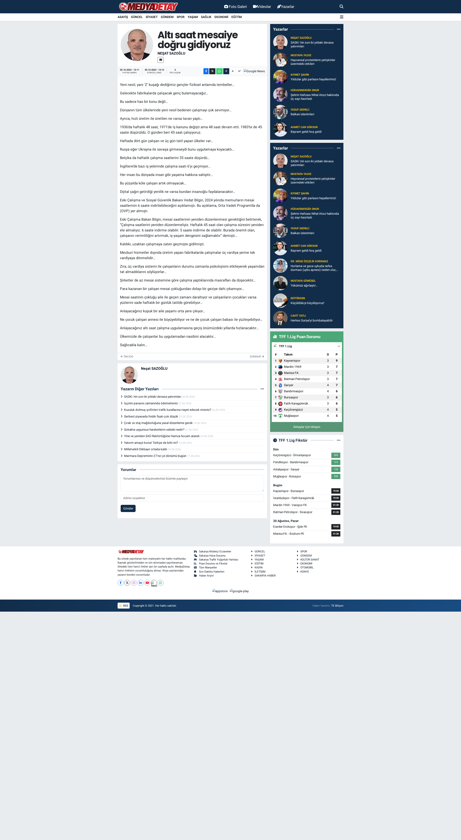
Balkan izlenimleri (302, 114)
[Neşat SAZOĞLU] (137, 44)
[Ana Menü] (341, 17)
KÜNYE (304, 571)
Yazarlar (287, 6)
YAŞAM (193, 17)
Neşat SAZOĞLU (171, 53)
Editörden (298, 298)
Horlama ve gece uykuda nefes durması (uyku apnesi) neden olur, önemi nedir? (313, 268)
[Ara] (341, 6)
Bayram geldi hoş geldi (306, 131)
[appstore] (220, 591)
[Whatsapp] (161, 583)
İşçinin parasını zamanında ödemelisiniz (151, 403)
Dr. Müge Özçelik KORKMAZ (309, 261)
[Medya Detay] (148, 7)
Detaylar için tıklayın (306, 427)
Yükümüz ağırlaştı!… (304, 285)
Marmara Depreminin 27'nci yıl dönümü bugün (155, 456)
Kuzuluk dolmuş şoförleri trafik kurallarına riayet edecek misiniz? (168, 410)
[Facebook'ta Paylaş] (206, 71)
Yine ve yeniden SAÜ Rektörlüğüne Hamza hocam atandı (162, 436)
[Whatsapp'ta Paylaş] (219, 71)
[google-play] (239, 591)
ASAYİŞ (123, 17)
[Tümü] (338, 29)
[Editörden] (280, 300)
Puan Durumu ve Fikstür (213, 563)
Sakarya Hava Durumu (212, 555)
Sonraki (256, 356)
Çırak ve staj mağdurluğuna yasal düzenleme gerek (158, 423)
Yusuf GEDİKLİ (300, 109)
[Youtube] (147, 583)
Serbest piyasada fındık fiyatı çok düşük (151, 416)
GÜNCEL (137, 17)
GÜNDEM (167, 17)
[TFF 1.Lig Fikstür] (338, 440)
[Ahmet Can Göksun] (280, 129)
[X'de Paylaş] (212, 71)
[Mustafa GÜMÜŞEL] (280, 283)
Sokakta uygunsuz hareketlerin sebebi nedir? (154, 429)
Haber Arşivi (206, 575)
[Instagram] (134, 583)
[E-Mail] (161, 60)
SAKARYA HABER (265, 575)
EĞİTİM (236, 17)
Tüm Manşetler (208, 567)
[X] (127, 583)
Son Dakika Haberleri (211, 571)
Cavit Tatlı (298, 315)
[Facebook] (121, 583)
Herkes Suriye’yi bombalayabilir (312, 320)
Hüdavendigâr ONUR (305, 90)
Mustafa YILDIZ (301, 55)
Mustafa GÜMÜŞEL (303, 280)
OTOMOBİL (307, 567)
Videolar (264, 6)
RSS (125, 605)
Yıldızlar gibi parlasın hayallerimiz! (313, 79)
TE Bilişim (337, 605)
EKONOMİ (221, 17)
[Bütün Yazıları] (262, 389)
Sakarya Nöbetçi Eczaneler (215, 551)
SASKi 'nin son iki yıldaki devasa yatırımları (153, 396)
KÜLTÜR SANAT (309, 559)
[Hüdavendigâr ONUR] (280, 94)
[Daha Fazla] (226, 71)
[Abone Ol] (254, 71)
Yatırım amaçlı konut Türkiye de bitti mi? (151, 442)
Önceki (128, 356)
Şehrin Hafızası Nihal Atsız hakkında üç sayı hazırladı (315, 96)
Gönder (128, 508)
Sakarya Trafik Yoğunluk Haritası (218, 559)
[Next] (154, 583)
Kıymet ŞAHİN (300, 74)
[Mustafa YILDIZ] (280, 59)
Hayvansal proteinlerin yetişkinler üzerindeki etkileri (313, 62)
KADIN (259, 567)
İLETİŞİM (260, 571)
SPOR (181, 17)
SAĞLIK (206, 17)
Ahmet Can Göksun (304, 127)
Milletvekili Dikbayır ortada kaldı (146, 449)
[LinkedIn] (141, 583)
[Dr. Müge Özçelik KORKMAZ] (280, 265)
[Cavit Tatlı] (280, 318)
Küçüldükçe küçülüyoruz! (307, 303)
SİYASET (152, 17)
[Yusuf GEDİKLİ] (280, 111)
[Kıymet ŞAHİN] (280, 77)
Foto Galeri (238, 6)
